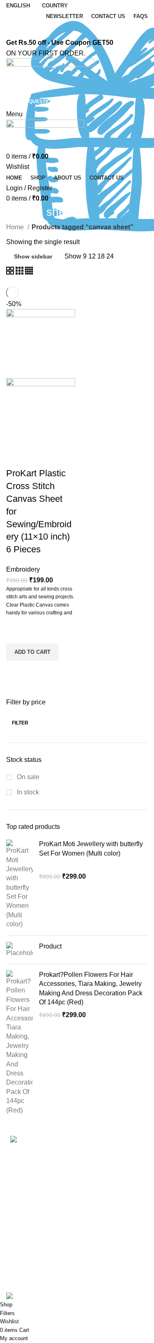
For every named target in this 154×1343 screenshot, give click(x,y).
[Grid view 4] (29, 272)
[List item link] (77, 1211)
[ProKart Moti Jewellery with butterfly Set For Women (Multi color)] (19, 884)
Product (50, 946)
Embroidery (23, 569)
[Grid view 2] (11, 272)
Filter (20, 723)
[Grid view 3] (20, 272)
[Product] (19, 950)
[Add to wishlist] (16, 633)
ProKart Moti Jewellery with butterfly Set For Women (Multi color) (91, 848)
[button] (32, 652)
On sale (27, 776)
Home (15, 227)
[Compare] (16, 457)
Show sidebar (33, 256)
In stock (27, 792)
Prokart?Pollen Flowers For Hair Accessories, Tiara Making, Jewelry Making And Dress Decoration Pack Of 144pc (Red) (91, 988)
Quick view (16, 671)
